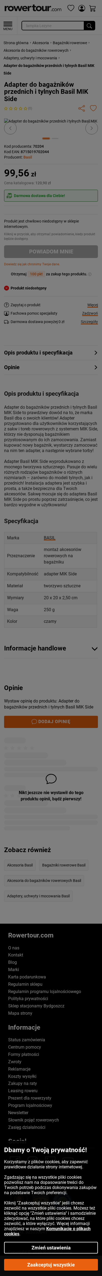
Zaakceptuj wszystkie (51, 1265)
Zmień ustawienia (51, 1248)
